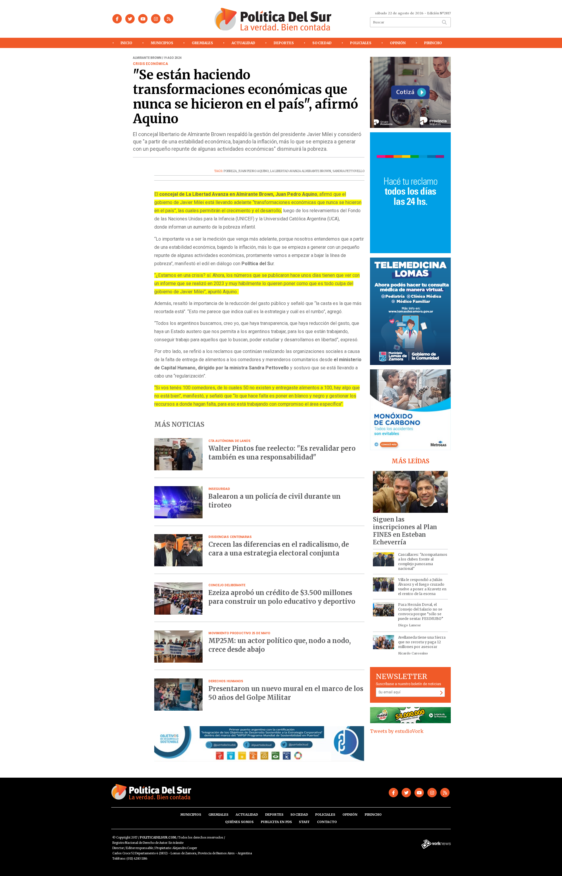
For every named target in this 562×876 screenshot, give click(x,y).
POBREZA (230, 171)
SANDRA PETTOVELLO (348, 171)
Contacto (327, 822)
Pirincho (433, 43)
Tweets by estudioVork (397, 731)
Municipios (162, 43)
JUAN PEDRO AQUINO (253, 171)
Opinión (398, 43)
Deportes (284, 43)
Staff (304, 822)
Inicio (126, 43)
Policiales (360, 43)
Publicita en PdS (276, 822)
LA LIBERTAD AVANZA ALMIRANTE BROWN (300, 171)
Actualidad (243, 43)
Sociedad (322, 43)
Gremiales (202, 43)
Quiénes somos (239, 822)
